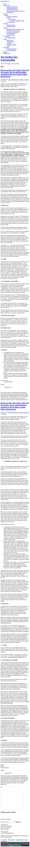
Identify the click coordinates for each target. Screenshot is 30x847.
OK (8, 845)
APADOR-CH (11, 839)
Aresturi (10, 79)
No (11, 845)
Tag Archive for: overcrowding (9, 58)
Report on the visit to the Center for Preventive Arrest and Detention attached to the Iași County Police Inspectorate (15, 73)
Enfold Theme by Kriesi (22, 839)
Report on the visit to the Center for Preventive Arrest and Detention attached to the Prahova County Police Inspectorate (15, 406)
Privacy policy (16, 845)
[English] (6, 47)
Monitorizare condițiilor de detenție (20, 79)
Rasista (4, 81)
